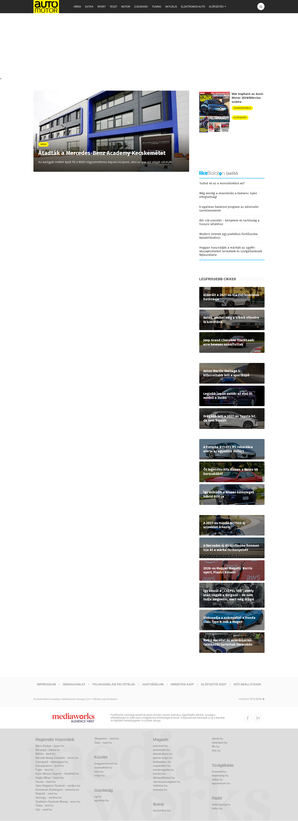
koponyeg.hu (220, 775)
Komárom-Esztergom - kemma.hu (57, 789)
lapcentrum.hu (221, 783)
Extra (89, 6)
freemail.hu (219, 771)
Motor (125, 6)
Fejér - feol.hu (44, 769)
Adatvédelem (153, 684)
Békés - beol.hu (45, 753)
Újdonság (141, 6)
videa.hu (217, 779)
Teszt (113, 6)
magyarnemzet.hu (106, 763)
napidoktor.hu (161, 765)
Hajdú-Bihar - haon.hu (49, 777)
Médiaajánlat (74, 684)
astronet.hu (160, 745)
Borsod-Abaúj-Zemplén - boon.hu (56, 757)
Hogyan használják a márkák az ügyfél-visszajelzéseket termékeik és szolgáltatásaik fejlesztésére (230, 251)
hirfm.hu (217, 808)
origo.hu (99, 775)
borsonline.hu (161, 810)
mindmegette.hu (163, 769)
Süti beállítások (247, 684)
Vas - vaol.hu (43, 809)
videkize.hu (160, 785)
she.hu (216, 750)
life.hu (216, 746)
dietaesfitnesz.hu (164, 777)
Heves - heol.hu (45, 781)
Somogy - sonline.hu (48, 797)
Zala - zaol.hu (103, 742)
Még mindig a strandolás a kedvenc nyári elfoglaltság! (228, 195)
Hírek (77, 6)
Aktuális (171, 6)
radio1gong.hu (221, 804)
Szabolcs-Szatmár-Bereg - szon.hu (57, 801)
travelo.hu (159, 773)
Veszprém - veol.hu (106, 738)
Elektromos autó (193, 6)
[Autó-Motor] (46, 6)
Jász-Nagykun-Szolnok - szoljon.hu (57, 785)
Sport (101, 6)
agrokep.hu (101, 800)
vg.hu (97, 796)
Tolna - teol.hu (44, 805)
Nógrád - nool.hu (46, 793)
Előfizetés (216, 6)
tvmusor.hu (160, 789)
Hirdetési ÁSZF (182, 684)
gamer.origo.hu (163, 757)
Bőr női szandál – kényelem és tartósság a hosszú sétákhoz (229, 222)
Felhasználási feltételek (113, 684)
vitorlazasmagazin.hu (166, 781)
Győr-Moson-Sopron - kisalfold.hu (57, 773)
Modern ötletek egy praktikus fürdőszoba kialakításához (228, 235)
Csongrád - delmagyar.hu (51, 761)
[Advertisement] (149, 46)
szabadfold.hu (103, 767)
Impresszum (46, 684)
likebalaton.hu (162, 761)
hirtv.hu (99, 771)
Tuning (156, 6)
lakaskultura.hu (163, 753)
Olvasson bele (242, 108)
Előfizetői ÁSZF (213, 684)
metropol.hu (219, 742)
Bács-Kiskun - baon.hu (49, 745)
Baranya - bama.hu (47, 749)
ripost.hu (217, 738)
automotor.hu (161, 749)
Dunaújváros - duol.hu (49, 765)
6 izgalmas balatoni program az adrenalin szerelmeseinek (229, 208)
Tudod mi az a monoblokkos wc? (222, 183)
